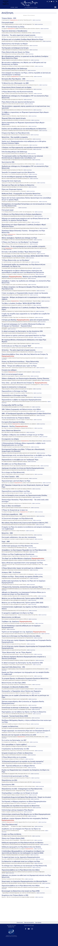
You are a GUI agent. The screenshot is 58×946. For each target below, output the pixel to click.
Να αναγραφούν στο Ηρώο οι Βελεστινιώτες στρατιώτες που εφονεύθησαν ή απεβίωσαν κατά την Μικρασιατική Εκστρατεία (23, 271)
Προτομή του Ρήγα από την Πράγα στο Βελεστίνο (18, 185)
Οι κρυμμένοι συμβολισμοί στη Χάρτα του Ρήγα (17, 613)
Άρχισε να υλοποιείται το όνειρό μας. (14, 387)
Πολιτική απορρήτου (29, 922)
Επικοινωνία (20, 922)
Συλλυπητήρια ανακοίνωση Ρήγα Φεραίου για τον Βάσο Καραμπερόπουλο (26, 814)
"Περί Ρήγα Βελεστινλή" (10, 824)
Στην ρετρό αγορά (7, 22)
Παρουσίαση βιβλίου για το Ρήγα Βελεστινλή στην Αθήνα (21, 870)
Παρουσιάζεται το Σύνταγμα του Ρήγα (14, 391)
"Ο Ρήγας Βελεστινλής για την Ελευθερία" (16, 260)
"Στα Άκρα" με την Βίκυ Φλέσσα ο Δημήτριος (23, 558)
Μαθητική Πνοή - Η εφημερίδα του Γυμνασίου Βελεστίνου (21, 193)
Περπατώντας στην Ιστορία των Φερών (15, 44)
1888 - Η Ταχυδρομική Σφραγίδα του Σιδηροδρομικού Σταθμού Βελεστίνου (26, 413)
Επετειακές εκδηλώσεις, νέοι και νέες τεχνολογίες (19, 537)
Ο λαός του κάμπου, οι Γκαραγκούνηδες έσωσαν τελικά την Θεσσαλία (25, 293)
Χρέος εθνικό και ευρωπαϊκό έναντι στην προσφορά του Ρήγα (22, 563)
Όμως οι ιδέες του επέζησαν (11, 506)
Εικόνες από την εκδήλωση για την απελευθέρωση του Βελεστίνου (24, 129)
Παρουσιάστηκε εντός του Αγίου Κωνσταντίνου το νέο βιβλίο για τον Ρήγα (26, 455)
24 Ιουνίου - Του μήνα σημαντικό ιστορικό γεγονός (18, 35)
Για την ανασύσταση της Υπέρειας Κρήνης (16, 418)
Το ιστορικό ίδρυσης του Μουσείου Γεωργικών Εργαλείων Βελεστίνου (25, 678)
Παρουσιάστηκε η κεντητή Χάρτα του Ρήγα (16, 481)
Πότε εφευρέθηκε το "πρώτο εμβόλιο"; (14, 744)
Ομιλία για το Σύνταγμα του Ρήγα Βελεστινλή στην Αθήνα (21, 636)
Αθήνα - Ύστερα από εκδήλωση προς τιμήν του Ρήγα (19, 366)
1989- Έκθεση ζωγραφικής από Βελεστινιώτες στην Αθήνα (21, 409)
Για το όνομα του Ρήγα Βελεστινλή (13, 472)
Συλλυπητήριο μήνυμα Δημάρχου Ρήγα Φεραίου (18, 810)
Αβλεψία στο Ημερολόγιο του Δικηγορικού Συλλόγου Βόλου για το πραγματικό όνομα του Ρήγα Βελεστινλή (24, 593)
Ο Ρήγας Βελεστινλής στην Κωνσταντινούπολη (17, 92)
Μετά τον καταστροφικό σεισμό (12, 374)
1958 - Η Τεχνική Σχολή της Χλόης (13, 27)
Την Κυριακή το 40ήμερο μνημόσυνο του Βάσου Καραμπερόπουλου (24, 801)
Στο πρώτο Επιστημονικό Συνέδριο (13, 422)
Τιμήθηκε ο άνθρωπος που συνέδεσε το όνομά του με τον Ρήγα (22, 435)
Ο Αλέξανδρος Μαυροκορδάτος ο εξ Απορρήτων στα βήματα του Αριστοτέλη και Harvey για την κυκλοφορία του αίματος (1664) (23, 852)
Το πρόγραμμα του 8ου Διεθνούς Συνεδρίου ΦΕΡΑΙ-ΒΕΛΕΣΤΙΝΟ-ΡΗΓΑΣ (25, 256)
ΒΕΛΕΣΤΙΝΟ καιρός (5, 3)
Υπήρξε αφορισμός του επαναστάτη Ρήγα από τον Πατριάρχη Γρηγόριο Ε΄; (26, 731)
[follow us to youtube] (51, 1)
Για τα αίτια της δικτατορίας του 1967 (14, 740)
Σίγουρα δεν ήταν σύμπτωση (11, 181)
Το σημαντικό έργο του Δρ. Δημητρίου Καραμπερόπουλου (21, 857)
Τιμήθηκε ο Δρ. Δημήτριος (17, 621)
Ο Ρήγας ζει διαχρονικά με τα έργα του (15, 510)
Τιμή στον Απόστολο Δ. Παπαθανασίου (14, 31)
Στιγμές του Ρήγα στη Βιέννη (11, 834)
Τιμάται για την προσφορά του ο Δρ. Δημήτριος (24, 632)
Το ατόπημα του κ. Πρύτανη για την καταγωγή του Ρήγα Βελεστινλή (24, 866)
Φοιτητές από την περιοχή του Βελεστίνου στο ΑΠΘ (19, 735)
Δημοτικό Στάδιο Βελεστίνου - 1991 (13, 667)
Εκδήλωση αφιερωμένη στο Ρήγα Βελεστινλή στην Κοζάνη (21, 847)
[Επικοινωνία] (47, 1)
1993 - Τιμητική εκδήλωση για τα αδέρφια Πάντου (18, 766)
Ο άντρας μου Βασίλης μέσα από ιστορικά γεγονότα (25, 320)
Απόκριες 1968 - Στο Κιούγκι (11, 572)
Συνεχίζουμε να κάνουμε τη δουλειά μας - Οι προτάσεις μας (22, 707)
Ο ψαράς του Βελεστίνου (10, 726)
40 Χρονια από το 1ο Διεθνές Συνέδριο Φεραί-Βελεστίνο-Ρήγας (22, 39)
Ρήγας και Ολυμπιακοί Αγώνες (12, 189)
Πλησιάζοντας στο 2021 (9, 780)
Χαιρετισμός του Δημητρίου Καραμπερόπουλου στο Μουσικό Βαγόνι (24, 881)
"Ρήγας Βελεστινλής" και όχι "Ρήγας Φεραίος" (17, 652)
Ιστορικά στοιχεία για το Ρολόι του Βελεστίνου (17, 753)
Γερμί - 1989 (6, 541)
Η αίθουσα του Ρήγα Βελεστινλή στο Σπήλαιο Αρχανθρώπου (22, 214)
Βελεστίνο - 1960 (7, 533)
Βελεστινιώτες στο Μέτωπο (11, 617)
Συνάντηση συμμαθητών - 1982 (12, 514)
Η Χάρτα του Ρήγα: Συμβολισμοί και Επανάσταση (18, 554)
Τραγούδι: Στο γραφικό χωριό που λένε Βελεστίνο (18, 172)
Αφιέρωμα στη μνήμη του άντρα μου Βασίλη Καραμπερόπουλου (23, 468)
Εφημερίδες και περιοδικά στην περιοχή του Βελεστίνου (21, 806)
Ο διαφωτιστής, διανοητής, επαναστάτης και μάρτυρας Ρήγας (22, 587)
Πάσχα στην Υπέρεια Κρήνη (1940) (13, 838)
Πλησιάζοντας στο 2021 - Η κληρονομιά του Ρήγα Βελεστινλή (22, 789)
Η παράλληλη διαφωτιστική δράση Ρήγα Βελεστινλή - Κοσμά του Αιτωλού (26, 797)
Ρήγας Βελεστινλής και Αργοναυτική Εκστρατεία (18, 102)
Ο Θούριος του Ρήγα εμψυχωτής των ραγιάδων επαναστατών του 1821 (25, 147)
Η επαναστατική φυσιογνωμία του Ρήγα (15, 776)
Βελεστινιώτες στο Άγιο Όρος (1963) (14, 683)
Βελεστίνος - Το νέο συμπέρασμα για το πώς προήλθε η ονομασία (23, 246)
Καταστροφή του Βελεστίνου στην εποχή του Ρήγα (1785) (20, 891)
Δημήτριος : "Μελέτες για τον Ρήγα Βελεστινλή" (24, 276)
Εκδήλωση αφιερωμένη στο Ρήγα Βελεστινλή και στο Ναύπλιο (22, 842)
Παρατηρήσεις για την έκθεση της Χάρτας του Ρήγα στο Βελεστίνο (24, 712)
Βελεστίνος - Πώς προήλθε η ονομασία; (15, 137)
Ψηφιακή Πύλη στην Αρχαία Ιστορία (14, 118)
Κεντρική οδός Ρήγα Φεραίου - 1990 (13, 79)
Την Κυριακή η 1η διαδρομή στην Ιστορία (15, 48)
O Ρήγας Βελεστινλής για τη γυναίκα (14, 757)
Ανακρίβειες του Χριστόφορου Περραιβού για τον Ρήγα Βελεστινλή (24, 550)
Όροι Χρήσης (38, 922)
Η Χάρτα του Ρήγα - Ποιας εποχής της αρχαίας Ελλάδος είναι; (22, 576)
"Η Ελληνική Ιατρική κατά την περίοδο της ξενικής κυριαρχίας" (23, 761)
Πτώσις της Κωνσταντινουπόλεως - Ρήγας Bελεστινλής (20, 361)
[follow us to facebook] (49, 1)
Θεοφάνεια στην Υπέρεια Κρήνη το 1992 (15, 895)
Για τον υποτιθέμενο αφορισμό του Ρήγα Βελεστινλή (19, 177)
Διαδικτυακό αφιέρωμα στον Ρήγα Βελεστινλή (17, 546)
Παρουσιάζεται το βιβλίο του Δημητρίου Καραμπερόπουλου (21, 400)
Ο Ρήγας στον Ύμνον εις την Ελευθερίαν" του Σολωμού (20, 242)
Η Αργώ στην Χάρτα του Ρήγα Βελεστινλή (15, 133)
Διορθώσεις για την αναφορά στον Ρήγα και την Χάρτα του (21, 829)
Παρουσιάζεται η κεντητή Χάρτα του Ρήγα (16, 491)
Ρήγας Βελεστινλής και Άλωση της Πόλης (16, 52)
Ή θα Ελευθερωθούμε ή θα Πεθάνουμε (14, 68)
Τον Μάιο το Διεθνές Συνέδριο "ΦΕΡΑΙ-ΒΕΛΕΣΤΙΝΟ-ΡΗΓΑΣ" (21, 303)
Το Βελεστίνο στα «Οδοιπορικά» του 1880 (15, 83)
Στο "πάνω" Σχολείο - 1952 (10, 476)
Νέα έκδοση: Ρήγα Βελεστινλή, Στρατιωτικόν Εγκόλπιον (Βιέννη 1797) (25, 523)
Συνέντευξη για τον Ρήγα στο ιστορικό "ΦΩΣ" (16, 346)
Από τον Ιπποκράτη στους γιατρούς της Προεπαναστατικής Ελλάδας (24, 495)
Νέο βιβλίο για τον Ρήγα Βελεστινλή (14, 464)
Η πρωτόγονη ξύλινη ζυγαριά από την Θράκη (16, 87)
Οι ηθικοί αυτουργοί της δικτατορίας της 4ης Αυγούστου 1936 (22, 331)
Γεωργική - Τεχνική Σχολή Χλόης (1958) (15, 716)
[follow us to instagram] (53, 1)
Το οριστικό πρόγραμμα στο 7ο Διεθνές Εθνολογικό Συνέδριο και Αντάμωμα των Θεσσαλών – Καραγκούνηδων (23, 325)
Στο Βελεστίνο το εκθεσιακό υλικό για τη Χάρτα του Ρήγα (21, 861)
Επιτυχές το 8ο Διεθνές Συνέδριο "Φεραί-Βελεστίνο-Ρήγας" (21, 252)
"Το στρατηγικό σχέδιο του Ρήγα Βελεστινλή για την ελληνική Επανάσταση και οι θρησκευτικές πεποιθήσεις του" (22, 157)
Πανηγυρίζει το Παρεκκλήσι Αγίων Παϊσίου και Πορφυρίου (21, 691)
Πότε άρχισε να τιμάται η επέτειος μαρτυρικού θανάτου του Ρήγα (23, 335)
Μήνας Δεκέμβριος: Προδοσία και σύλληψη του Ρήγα (19, 238)
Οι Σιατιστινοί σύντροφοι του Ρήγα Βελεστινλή (17, 518)
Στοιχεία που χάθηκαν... (10, 370)
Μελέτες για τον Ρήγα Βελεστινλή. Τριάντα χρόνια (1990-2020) (22, 598)
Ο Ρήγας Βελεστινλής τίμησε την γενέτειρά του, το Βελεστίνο (22, 568)
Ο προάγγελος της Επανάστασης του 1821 (15, 749)
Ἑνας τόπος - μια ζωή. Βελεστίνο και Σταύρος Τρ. (24, 383)
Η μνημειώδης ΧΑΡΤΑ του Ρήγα (12, 405)
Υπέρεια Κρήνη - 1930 (9, 18)
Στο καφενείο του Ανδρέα (10, 439)
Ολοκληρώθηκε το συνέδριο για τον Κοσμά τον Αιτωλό (20, 793)
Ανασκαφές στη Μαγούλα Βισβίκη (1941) (15, 687)
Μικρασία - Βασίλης (15, 426)
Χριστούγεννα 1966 (8, 162)
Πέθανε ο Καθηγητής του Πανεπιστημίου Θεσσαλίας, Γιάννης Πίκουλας (25, 378)
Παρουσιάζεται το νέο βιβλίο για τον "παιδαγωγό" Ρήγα (20, 460)
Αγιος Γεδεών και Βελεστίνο (11, 430)
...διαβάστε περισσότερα (36, 20)
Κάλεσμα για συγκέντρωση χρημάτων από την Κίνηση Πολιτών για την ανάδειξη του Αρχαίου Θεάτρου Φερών (25, 219)
